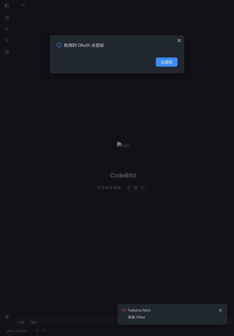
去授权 (167, 62)
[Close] (180, 38)
